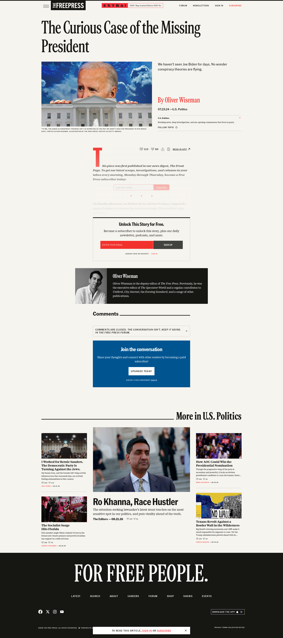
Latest (76, 596)
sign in (147, 630)
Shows (187, 596)
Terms (225, 627)
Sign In (219, 5)
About (114, 596)
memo (97, 208)
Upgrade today (141, 371)
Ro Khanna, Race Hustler (135, 501)
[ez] (46, 6)
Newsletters (201, 5)
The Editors (100, 519)
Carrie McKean (202, 542)
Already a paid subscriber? (141, 380)
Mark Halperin (202, 482)
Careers (133, 596)
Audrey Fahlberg (49, 546)
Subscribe (235, 5)
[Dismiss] (186, 630)
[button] (144, 149)
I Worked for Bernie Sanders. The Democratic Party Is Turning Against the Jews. (62, 465)
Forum (183, 5)
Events (207, 596)
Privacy (217, 627)
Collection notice (236, 627)
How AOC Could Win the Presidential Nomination (214, 463)
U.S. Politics (179, 109)
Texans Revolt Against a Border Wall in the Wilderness (218, 523)
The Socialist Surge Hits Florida (55, 527)
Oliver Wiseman (182, 100)
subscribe (164, 630)
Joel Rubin (46, 486)
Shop (170, 596)
